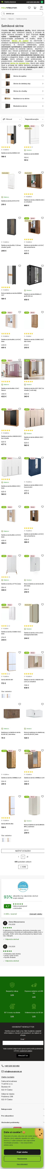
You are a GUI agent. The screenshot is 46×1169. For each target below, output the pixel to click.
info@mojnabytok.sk (13, 1071)
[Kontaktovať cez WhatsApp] (42, 2)
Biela (3, 696)
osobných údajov (26, 1051)
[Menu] (41, 8)
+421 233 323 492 (32, 2)
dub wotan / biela (8, 696)
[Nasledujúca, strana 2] (23, 857)
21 (27, 857)
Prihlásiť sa (23, 1055)
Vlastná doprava (10, 2)
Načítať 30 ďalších (23, 851)
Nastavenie (22, 1159)
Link (12, 995)
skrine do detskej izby (19, 63)
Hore (24, 867)
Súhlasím (22, 1152)
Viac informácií (22, 1164)
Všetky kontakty (7, 1077)
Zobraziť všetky (36, 914)
